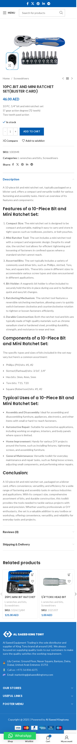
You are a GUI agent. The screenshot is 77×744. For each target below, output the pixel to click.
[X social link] (32, 3)
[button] (32, 575)
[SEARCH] (61, 13)
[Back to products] (67, 78)
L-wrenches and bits (30, 158)
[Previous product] (63, 78)
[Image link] (23, 634)
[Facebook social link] (27, 3)
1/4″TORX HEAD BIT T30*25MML (53, 599)
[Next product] (72, 78)
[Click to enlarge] (10, 65)
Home (6, 78)
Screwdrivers (21, 78)
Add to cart (31, 131)
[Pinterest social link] (38, 3)
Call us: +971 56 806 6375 (22, 669)
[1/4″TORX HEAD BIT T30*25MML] (56, 582)
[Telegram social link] (48, 3)
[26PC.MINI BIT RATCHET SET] (20, 582)
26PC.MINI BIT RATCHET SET (20, 599)
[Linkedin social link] (43, 3)
